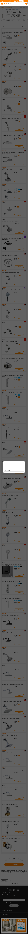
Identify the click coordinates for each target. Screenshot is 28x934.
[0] (26, 4)
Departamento (6, 468)
